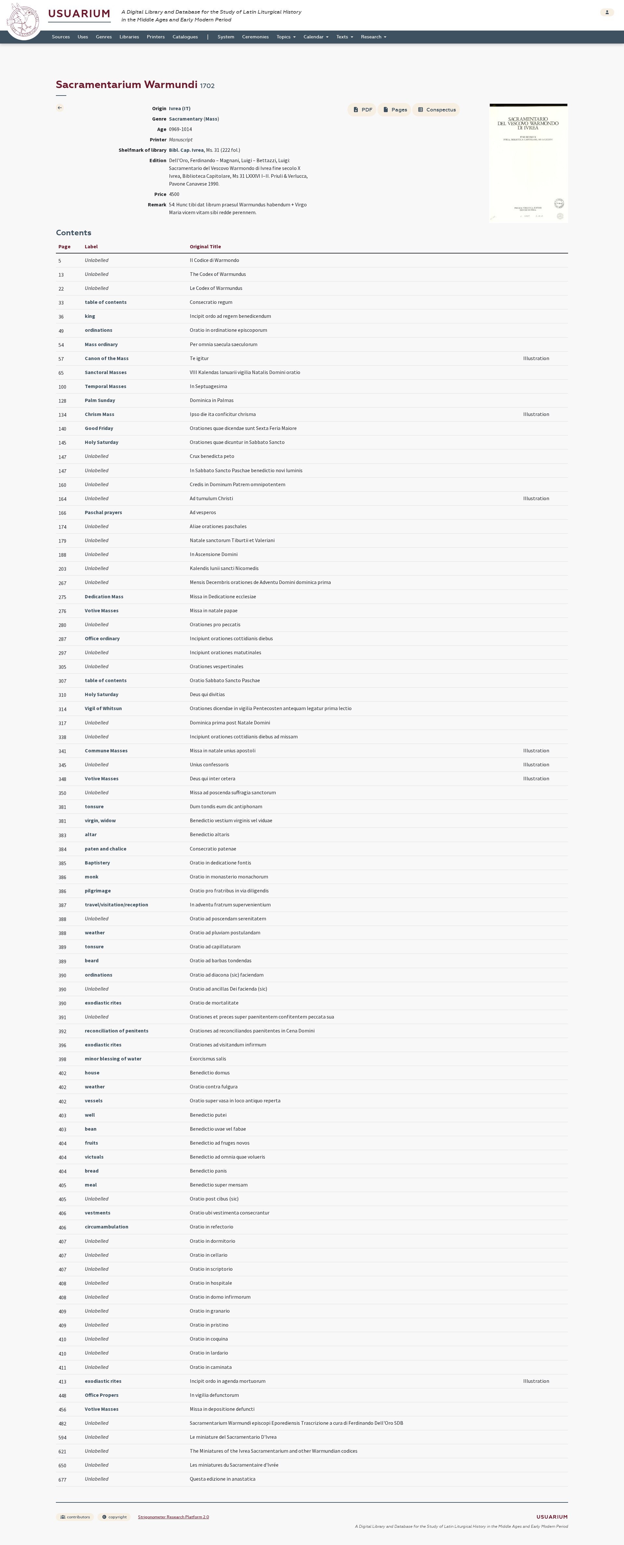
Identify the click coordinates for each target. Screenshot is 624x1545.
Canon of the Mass (107, 358)
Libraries (129, 37)
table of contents (106, 302)
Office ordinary (102, 638)
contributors (78, 1517)
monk (91, 876)
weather (95, 932)
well (90, 1114)
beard (91, 960)
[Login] (607, 12)
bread (91, 1170)
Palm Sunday (100, 400)
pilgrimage (98, 890)
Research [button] (372, 37)
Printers (156, 37)
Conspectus (440, 110)
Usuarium (79, 13)
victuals (94, 1156)
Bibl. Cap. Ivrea (186, 150)
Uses (83, 37)
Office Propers (102, 1395)
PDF (366, 110)
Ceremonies (255, 37)
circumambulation (106, 1226)
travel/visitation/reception (116, 904)
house (92, 1072)
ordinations (98, 330)
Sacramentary (185, 118)
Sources (61, 37)
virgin (91, 820)
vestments (97, 1212)
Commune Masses (106, 750)
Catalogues (185, 37)
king (90, 316)
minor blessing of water (113, 1058)
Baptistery (97, 862)
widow (108, 820)
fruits (91, 1142)
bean (91, 1128)
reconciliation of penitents (117, 1030)
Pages (398, 110)
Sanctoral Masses (106, 372)
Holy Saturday (101, 442)
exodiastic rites (103, 1002)
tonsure (94, 806)
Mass (211, 118)
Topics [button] (284, 37)
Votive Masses (102, 610)
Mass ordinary (101, 344)
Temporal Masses (105, 386)
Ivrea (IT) (180, 108)
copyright (117, 1517)
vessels (94, 1100)
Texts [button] (342, 37)
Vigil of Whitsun (103, 708)
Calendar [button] (314, 37)
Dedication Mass (104, 596)
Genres (104, 37)
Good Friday (99, 428)
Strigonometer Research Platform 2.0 (173, 1517)
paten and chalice (105, 848)
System (226, 37)
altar (91, 834)
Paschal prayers (103, 512)
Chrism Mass (99, 414)
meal (91, 1184)
